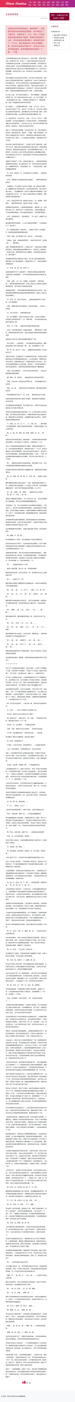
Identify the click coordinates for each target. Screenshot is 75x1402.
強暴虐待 (57, 4)
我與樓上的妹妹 (59, 38)
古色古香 (43, 4)
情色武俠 (34, 4)
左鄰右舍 (53, 4)
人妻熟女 (29, 4)
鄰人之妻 (57, 43)
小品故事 (62, 4)
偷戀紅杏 (57, 45)
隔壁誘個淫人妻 (59, 40)
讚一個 (28, 1383)
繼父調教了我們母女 (60, 35)
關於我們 (66, 4)
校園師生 (48, 4)
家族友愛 (39, 4)
